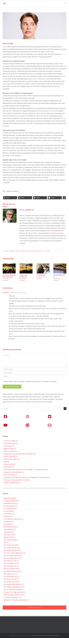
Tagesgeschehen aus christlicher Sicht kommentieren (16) (20, 454)
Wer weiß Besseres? (41, 275)
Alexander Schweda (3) (10, 498)
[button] (10, 197)
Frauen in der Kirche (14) (11, 456)
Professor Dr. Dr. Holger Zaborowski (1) (15, 592)
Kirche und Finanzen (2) (10, 475)
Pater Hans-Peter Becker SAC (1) (13, 555)
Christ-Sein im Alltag (24, 251)
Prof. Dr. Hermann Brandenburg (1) (14, 589)
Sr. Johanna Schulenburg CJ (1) (13, 597)
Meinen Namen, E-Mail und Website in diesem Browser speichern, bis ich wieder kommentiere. (30, 381)
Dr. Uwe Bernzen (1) (9, 514)
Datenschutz (40, 635)
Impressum (34, 635)
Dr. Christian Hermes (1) (10, 508)
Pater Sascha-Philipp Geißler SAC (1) (14, 584)
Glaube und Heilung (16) (10, 451)
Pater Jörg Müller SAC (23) (11, 563)
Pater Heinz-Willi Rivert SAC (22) (13, 558)
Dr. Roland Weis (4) (9, 511)
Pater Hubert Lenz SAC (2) (11, 561)
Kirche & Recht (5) (9, 467)
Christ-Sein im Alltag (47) (11, 441)
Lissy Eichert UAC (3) (9, 535)
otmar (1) (6, 542)
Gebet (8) (6, 462)
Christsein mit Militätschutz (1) (12, 482)
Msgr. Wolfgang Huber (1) (11, 540)
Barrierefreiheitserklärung (49, 635)
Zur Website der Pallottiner (34, 607)
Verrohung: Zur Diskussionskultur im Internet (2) (17, 480)
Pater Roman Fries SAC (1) (11, 579)
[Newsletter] (27, 425)
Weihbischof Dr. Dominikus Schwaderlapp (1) (16, 600)
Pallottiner (22, 233)
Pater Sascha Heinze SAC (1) (12, 582)
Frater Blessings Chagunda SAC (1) (14, 519)
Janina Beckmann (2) (10, 529)
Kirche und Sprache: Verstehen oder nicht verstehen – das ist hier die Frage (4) (26, 469)
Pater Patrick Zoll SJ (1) (10, 574)
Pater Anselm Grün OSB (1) (11, 545)
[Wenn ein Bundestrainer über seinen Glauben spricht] (9, 264)
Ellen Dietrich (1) (8, 516)
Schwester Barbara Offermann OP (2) (14, 595)
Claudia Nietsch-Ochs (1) (11, 503)
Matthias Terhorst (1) (10, 537)
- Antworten (23, 292)
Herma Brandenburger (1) (11, 527)
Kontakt (57, 635)
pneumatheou (6, 292)
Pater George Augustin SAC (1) (12, 550)
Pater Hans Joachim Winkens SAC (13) (15, 553)
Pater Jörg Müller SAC (38, 251)
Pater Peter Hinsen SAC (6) (11, 576)
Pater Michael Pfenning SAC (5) (12, 571)
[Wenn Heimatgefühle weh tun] (59, 264)
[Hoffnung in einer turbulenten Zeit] (26, 264)
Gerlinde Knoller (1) (9, 521)
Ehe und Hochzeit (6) (9, 464)
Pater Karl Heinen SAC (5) (11, 566)
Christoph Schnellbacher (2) (11, 501)
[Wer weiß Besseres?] (42, 264)
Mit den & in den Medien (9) (11, 459)
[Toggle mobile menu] (65, 3)
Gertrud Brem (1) (8, 524)
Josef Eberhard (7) (9, 532)
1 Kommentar (47, 251)
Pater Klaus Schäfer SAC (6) (11, 569)
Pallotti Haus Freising (58, 233)
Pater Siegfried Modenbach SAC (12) (14, 587)
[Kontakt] (49, 425)
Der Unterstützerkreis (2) (10, 506)
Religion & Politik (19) (10, 449)
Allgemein (17, 251)
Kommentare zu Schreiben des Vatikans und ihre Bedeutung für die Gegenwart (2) (27, 477)
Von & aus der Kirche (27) (11, 443)
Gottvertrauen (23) (9, 446)
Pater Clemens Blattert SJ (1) (12, 548)
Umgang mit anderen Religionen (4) (14, 472)
